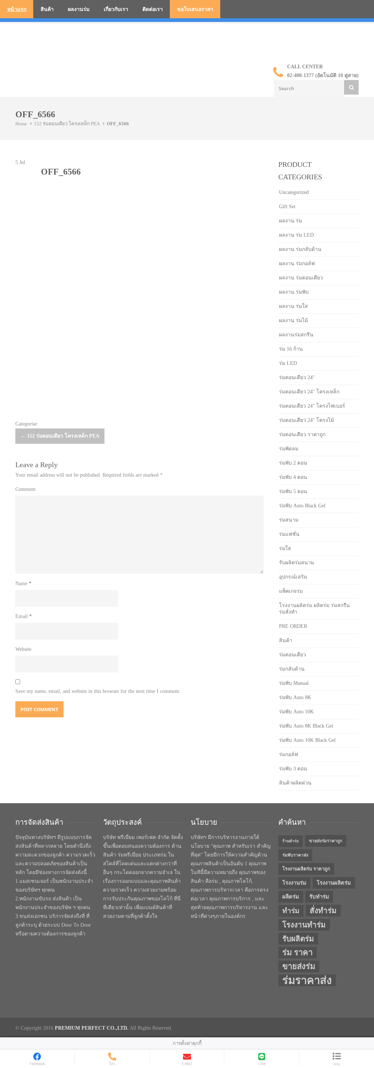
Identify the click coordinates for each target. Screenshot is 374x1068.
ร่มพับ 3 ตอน (293, 768)
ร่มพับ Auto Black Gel (302, 505)
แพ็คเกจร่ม (291, 591)
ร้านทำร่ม (290, 841)
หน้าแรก (16, 9)
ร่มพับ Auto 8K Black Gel (306, 726)
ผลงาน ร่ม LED (296, 235)
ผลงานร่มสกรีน (296, 334)
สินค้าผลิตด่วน (295, 783)
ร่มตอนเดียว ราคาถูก (302, 434)
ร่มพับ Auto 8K (295, 697)
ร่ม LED (288, 363)
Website (23, 649)
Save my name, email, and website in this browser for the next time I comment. (97, 691)
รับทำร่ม (319, 897)
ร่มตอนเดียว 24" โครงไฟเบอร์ (312, 406)
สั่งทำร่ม (323, 911)
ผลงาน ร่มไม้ (293, 320)
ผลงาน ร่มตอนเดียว (301, 278)
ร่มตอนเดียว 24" (297, 377)
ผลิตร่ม (290, 897)
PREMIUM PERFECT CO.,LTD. (92, 1028)
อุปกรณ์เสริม (293, 577)
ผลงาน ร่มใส (293, 306)
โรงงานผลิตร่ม (334, 883)
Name (23, 583)
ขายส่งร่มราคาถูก (325, 840)
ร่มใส (285, 548)
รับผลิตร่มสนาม (296, 562)
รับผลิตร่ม (298, 939)
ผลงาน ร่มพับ (294, 292)
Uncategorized (294, 192)
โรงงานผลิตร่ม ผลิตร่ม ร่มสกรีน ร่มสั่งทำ (314, 609)
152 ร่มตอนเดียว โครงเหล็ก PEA (67, 123)
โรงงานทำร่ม (304, 925)
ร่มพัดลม (288, 448)
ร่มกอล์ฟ (288, 754)
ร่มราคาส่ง (307, 980)
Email (23, 616)
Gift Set (287, 206)
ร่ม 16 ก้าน (291, 349)
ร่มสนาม (288, 520)
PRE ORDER (293, 626)
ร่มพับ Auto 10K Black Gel (307, 740)
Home (21, 123)
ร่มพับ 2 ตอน (293, 463)
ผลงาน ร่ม (290, 221)
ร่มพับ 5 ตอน (293, 491)
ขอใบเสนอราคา (195, 9)
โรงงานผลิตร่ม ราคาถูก (306, 868)
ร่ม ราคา (297, 952)
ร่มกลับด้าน (292, 669)
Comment (25, 489)
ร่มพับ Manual (294, 683)
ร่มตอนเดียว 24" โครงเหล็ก (309, 391)
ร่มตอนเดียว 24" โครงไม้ (306, 420)
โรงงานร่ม (294, 883)
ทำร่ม (290, 911)
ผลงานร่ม (78, 9)
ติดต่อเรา (152, 9)
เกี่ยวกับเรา (116, 9)
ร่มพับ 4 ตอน (293, 477)
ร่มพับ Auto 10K (296, 711)
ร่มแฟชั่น (289, 534)
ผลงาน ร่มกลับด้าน (300, 249)
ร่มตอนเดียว (292, 654)
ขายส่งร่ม (298, 966)
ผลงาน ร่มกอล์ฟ (297, 263)
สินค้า (47, 9)
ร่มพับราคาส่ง (295, 855)
